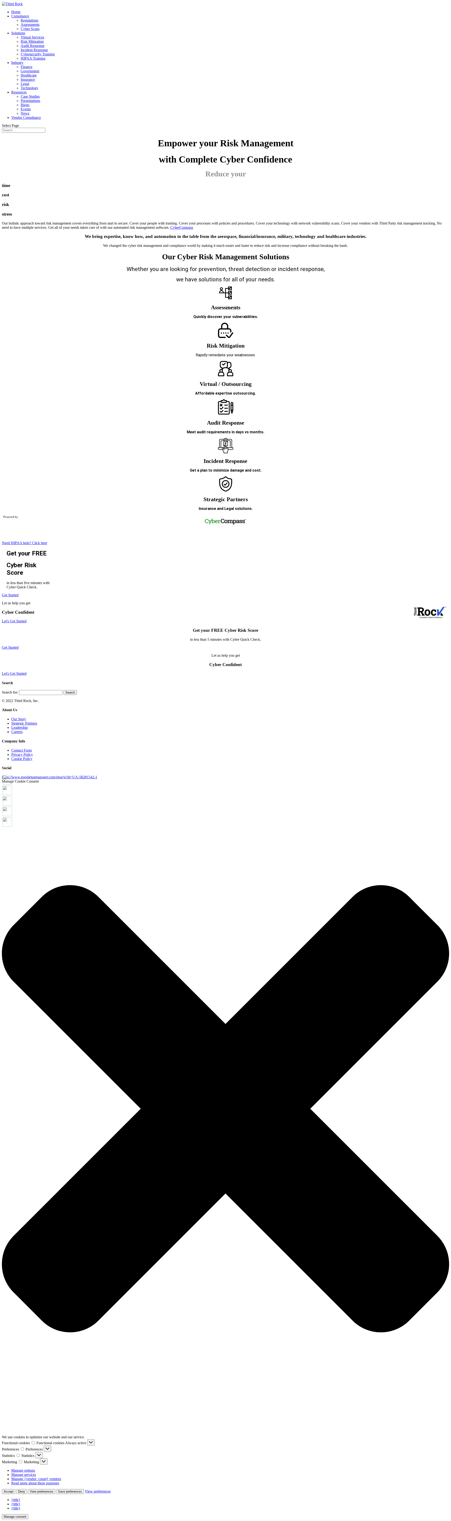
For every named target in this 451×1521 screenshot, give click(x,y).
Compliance (20, 16)
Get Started (10, 595)
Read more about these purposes (35, 1483)
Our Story (18, 719)
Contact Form (21, 750)
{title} (15, 1500)
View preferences (41, 1491)
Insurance (28, 79)
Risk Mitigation (32, 41)
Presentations (30, 101)
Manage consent (15, 1516)
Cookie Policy (21, 759)
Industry (17, 63)
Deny (21, 1491)
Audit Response (32, 46)
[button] (225, 1109)
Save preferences (70, 1491)
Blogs (25, 105)
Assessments (30, 25)
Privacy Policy (22, 755)
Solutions (18, 33)
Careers (17, 732)
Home (15, 12)
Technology (29, 88)
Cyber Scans (30, 29)
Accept (8, 1491)
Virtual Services (32, 37)
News (25, 113)
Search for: (10, 692)
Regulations (29, 20)
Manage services (23, 1475)
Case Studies (30, 96)
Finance (26, 67)
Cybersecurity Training (38, 54)
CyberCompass (181, 227)
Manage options (23, 1470)
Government (30, 71)
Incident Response (34, 50)
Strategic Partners (24, 723)
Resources (19, 92)
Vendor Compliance (26, 118)
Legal (25, 84)
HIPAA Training (33, 58)
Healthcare (29, 75)
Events (26, 109)
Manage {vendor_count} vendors (36, 1479)
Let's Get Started (14, 621)
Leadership (19, 727)
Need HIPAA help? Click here (24, 543)
